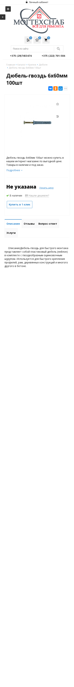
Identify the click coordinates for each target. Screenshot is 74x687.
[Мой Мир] (60, 88)
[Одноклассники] (55, 88)
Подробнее (13, 170)
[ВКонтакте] (50, 88)
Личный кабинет (38, 2)
